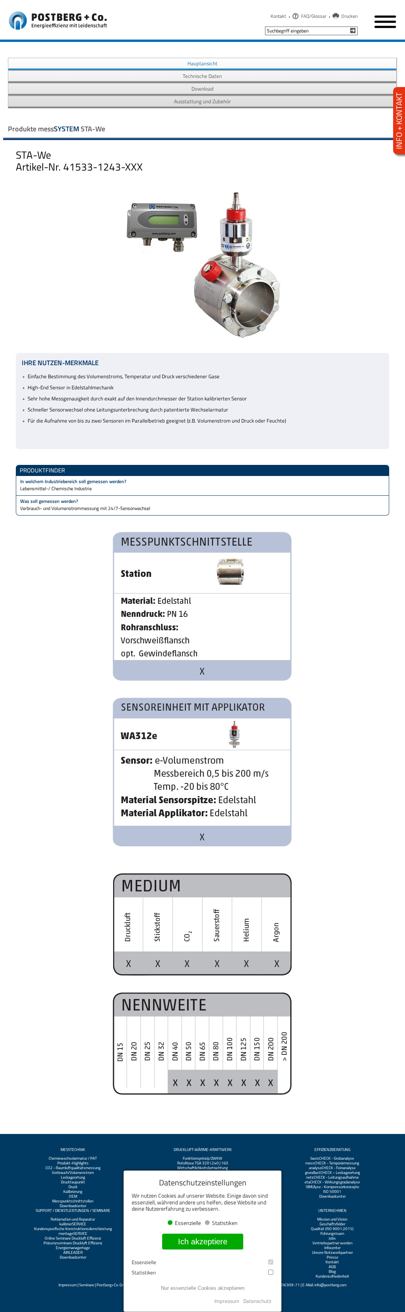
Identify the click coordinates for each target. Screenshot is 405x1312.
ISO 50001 (332, 1191)
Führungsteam (332, 1233)
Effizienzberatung (332, 1149)
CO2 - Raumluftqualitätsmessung (72, 1168)
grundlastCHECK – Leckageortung (332, 1172)
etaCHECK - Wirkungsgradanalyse (332, 1182)
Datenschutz (257, 1301)
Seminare (86, 1285)
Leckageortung (73, 1177)
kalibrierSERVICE (72, 1224)
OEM (73, 1196)
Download (202, 89)
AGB (332, 1267)
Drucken (349, 16)
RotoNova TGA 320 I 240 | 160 (202, 1163)
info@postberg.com (330, 1285)
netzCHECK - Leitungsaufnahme (332, 1177)
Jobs (332, 1238)
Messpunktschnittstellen (72, 1201)
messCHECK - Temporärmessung (332, 1163)
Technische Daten (202, 76)
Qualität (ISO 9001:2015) (332, 1229)
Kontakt (278, 16)
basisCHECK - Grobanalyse (332, 1158)
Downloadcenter (73, 1206)
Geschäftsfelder (332, 1224)
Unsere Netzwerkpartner (332, 1252)
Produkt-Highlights (73, 1163)
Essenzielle (144, 1262)
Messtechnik (73, 1149)
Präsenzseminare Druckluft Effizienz (73, 1243)
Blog (332, 1271)
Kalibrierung (72, 1191)
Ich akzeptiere (202, 1241)
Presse (332, 1257)
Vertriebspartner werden (332, 1243)
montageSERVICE (73, 1233)
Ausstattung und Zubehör (202, 101)
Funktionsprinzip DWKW (202, 1158)
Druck (73, 1187)
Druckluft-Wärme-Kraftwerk (203, 1149)
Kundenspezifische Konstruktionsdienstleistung (73, 1229)
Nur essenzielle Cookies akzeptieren (202, 1288)
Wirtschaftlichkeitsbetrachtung (202, 1168)
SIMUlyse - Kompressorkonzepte (332, 1187)
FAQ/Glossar (313, 16)
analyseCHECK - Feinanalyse (332, 1168)
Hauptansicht (202, 63)
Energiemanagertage (73, 1248)
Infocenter (332, 1248)
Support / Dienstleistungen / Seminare (73, 1210)
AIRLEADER (73, 1252)
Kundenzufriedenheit (332, 1276)
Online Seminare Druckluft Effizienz (73, 1238)
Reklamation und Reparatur (73, 1219)
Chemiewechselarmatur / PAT (73, 1158)
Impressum (68, 1285)
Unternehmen (332, 1210)
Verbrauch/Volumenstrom (73, 1172)
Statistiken (144, 1273)
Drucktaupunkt (73, 1182)
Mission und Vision (332, 1219)
